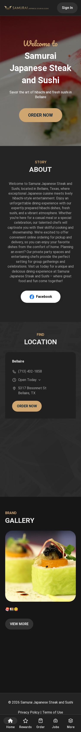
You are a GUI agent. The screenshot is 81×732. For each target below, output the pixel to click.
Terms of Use (52, 712)
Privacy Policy (29, 712)
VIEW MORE (19, 624)
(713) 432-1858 (30, 371)
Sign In (67, 8)
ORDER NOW (40, 115)
